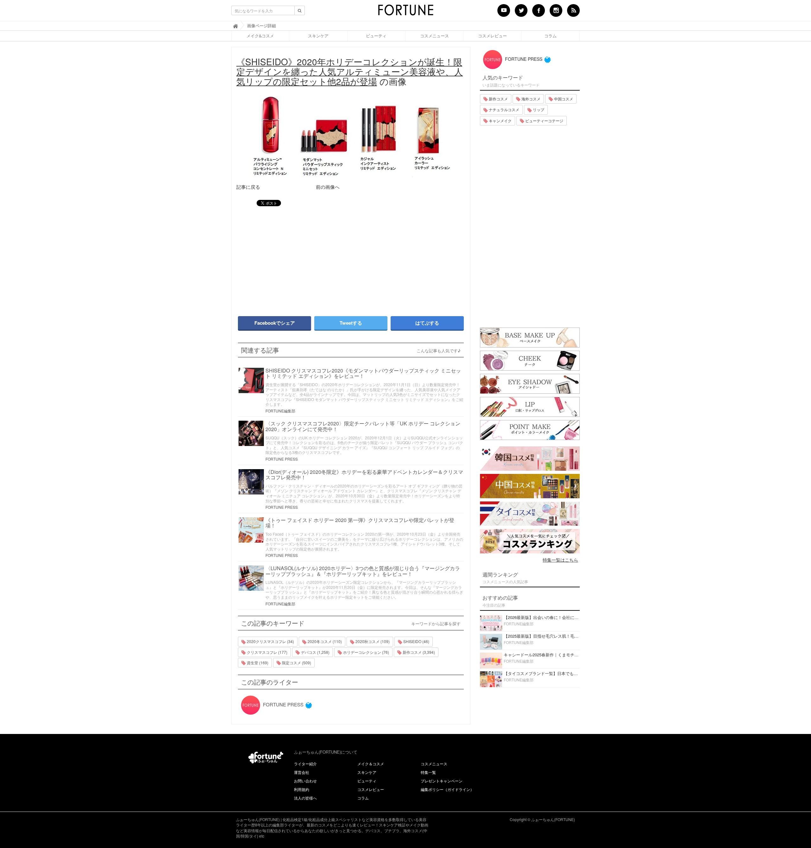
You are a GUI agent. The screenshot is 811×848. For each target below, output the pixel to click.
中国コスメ (563, 98)
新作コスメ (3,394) (418, 652)
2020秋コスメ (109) (372, 641)
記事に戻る (248, 186)
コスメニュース (434, 36)
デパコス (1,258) (314, 652)
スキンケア (318, 36)
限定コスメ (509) (296, 662)
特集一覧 (428, 772)
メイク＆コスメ (370, 763)
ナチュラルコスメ (503, 109)
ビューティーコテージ (543, 120)
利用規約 (301, 789)
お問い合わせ (305, 780)
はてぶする (427, 322)
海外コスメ (530, 98)
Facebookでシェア (274, 322)
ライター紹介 (305, 763)
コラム (550, 36)
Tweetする (351, 322)
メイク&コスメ (260, 36)
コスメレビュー (492, 36)
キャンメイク (500, 120)
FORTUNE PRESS (281, 459)
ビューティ (376, 36)
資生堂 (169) (257, 662)
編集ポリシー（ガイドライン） (447, 789)
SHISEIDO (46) (415, 641)
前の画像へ (328, 186)
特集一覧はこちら (560, 560)
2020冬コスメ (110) (324, 641)
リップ (538, 109)
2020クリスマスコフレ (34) (270, 641)
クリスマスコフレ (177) (266, 652)
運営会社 (301, 772)
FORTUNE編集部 (280, 410)
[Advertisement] (291, 258)
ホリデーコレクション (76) (365, 652)
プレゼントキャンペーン (442, 780)
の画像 (349, 71)
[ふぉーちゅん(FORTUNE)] (405, 12)
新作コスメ (498, 98)
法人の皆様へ (305, 797)
